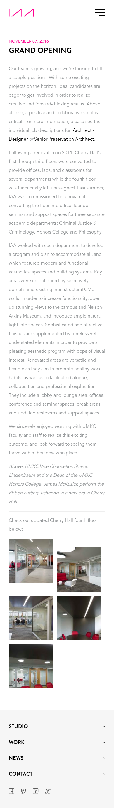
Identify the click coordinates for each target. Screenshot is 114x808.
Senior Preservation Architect (64, 139)
